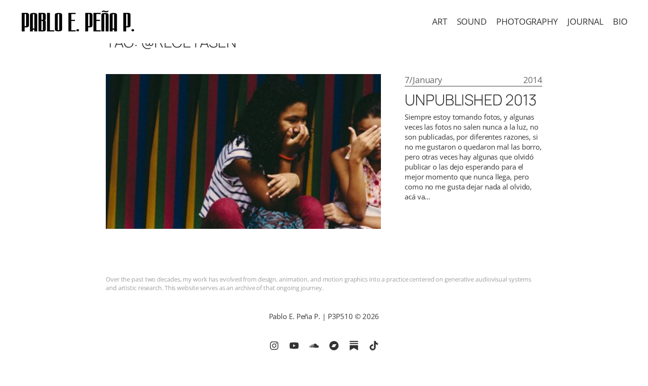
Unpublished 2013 (470, 99)
